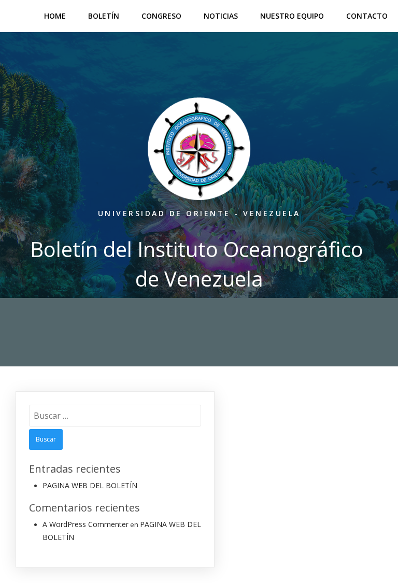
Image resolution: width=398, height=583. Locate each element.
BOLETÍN (103, 16)
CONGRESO (161, 16)
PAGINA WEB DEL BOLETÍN (89, 485)
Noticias (221, 16)
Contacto (367, 16)
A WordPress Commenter (85, 524)
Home (55, 16)
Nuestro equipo (292, 16)
